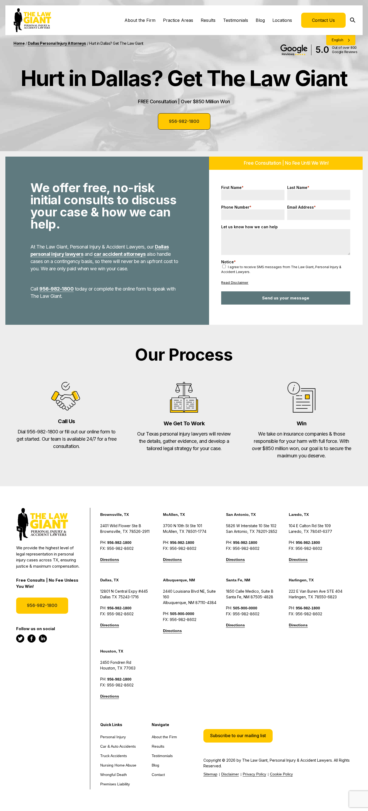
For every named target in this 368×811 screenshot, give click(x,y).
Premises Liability (115, 784)
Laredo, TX (299, 514)
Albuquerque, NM (179, 580)
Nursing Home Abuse (118, 765)
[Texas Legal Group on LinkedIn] (43, 638)
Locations (282, 20)
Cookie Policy (281, 774)
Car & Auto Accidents (118, 746)
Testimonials (235, 20)
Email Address (301, 207)
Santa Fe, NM (238, 580)
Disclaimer (230, 774)
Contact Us (323, 20)
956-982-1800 (184, 121)
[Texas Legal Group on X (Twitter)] (20, 638)
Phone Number (236, 207)
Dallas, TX (109, 580)
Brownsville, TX (114, 514)
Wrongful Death (113, 774)
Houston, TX (111, 651)
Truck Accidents (113, 756)
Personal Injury (113, 737)
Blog (260, 20)
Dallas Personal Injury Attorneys (57, 43)
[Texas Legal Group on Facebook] (31, 638)
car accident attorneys (120, 254)
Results (208, 20)
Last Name (298, 187)
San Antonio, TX (241, 514)
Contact (158, 774)
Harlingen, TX (301, 580)
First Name (232, 187)
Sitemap (210, 774)
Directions (109, 559)
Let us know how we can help (249, 227)
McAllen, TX (174, 514)
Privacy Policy (254, 774)
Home (19, 43)
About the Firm (139, 20)
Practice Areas (178, 20)
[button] (238, 735)
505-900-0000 (182, 614)
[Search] (354, 20)
